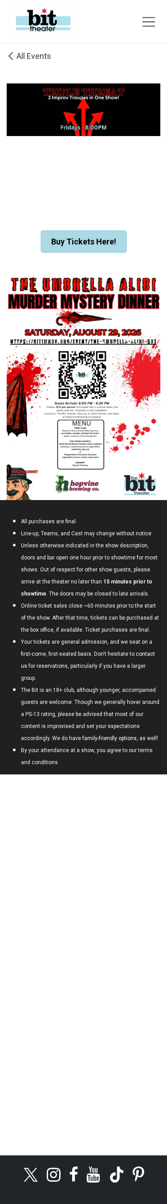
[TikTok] (116, 1174)
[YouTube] (93, 1174)
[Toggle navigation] (148, 21)
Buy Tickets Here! (83, 241)
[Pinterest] (138, 1174)
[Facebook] (73, 1174)
